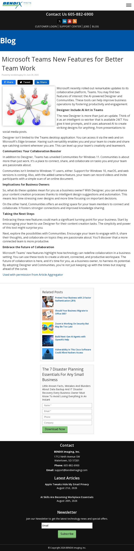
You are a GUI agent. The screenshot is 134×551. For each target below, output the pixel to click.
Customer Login (46, 26)
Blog (95, 26)
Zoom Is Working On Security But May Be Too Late (72, 325)
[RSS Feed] (75, 21)
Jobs (86, 26)
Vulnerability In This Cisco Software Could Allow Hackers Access (73, 351)
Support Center (70, 26)
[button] (129, 5)
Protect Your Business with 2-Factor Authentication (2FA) (73, 299)
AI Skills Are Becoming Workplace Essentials (66, 497)
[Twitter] (59, 21)
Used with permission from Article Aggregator (33, 275)
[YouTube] (70, 21)
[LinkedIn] (64, 21)
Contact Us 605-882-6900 (69, 14)
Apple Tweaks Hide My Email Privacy (67, 484)
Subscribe (67, 534)
